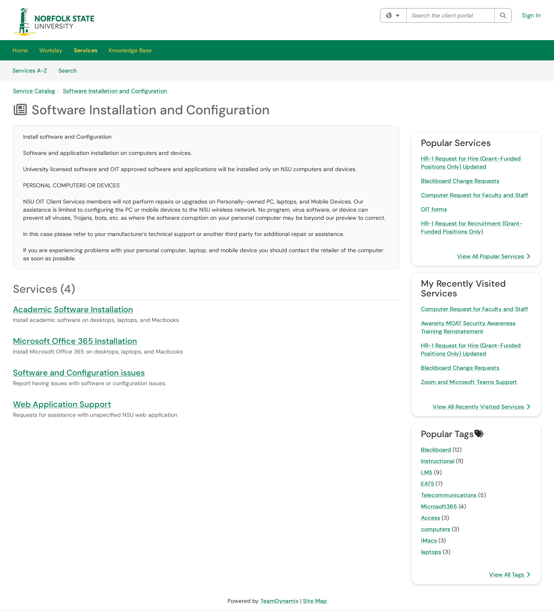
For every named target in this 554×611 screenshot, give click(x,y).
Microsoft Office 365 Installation (75, 341)
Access (430, 517)
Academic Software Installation (73, 309)
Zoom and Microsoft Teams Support (469, 382)
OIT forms (434, 209)
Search (70, 70)
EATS (427, 483)
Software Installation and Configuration (115, 90)
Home (20, 50)
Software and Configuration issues (79, 372)
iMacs (429, 540)
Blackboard (436, 449)
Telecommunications (449, 495)
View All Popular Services (491, 256)
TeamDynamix (279, 601)
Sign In (531, 15)
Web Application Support (62, 404)
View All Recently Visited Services (479, 406)
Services (85, 50)
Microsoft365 (439, 506)
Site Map (315, 601)
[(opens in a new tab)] (53, 22)
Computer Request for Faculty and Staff (474, 195)
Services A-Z (30, 70)
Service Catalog (34, 90)
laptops (431, 551)
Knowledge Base (130, 50)
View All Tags (507, 574)
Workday (50, 50)
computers (435, 529)
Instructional (437, 461)
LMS (426, 472)
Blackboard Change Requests (460, 180)
